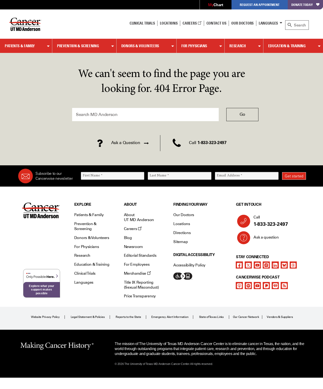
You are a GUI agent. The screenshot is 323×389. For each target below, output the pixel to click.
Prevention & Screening (78, 45)
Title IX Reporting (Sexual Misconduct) (141, 285)
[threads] (293, 265)
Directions (182, 233)
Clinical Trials (142, 23)
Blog (128, 237)
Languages (268, 23)
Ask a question (266, 237)
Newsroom (133, 246)
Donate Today (302, 5)
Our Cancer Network (246, 317)
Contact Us (216, 23)
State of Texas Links (211, 317)
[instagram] (266, 265)
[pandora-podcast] (266, 285)
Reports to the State (128, 317)
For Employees (137, 264)
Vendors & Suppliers (280, 317)
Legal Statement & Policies (88, 317)
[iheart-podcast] (275, 285)
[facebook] (239, 265)
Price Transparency (140, 296)
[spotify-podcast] (248, 285)
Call (270, 221)
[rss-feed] (284, 285)
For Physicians (194, 45)
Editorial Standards (140, 255)
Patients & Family (20, 45)
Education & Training (287, 45)
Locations (181, 224)
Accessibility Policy (189, 265)
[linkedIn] (275, 265)
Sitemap (180, 241)
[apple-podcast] (239, 285)
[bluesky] (284, 265)
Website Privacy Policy (45, 317)
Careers (190, 23)
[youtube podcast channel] (257, 285)
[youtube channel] (257, 265)
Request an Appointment (259, 5)
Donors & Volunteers (140, 45)
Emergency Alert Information (169, 317)
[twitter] (248, 265)
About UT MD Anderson (139, 217)
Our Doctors (242, 23)
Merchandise (135, 273)
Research (237, 45)
